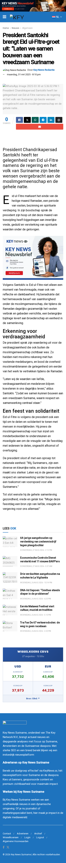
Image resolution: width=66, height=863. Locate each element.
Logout (40, 837)
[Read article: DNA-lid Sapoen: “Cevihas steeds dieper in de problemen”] (10, 594)
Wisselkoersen (11, 837)
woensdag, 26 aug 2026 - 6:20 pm (35, 599)
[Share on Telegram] (43, 120)
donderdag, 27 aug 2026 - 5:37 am (36, 566)
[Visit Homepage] (23, 17)
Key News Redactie (44, 69)
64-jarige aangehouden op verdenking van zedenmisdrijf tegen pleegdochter (38, 541)
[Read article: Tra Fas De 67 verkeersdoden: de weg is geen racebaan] (10, 626)
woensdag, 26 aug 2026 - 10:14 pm (36, 583)
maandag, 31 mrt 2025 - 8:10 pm (24, 74)
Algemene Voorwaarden (15, 841)
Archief (38, 833)
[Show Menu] (4, 17)
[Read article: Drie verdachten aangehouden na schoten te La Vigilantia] (10, 577)
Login (27, 837)
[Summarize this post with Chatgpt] (58, 120)
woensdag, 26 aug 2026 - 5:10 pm (35, 615)
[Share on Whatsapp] (35, 120)
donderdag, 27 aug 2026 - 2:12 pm (36, 550)
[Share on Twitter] (27, 120)
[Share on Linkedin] (50, 120)
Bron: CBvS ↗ (33, 698)
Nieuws (15, 28)
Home (6, 28)
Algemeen (27, 28)
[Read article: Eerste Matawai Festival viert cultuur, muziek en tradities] (10, 610)
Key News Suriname (21, 854)
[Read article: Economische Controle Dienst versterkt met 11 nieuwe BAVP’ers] (10, 561)
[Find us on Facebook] (3, 847)
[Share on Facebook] (19, 120)
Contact (7, 833)
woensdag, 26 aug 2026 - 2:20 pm (35, 631)
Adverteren (22, 833)
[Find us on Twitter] (7, 847)
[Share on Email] (39, 127)
